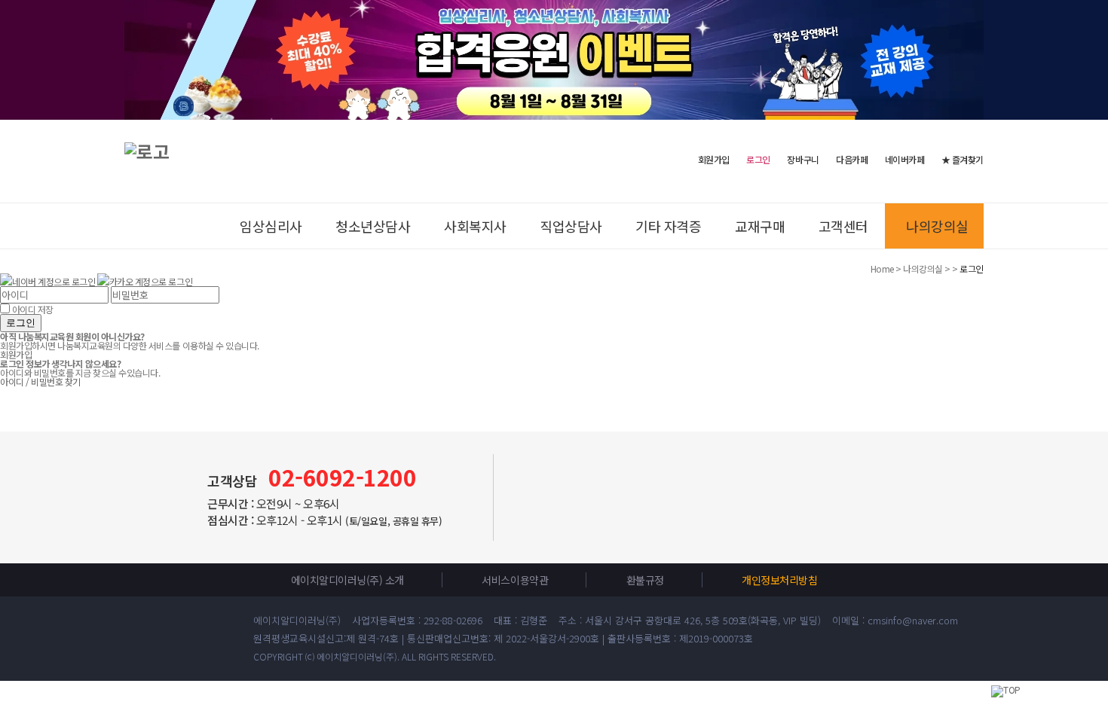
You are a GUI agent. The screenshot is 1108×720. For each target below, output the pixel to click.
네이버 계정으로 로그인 (53, 281)
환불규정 (645, 579)
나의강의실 (937, 226)
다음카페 (852, 159)
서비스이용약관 (515, 579)
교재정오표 (1078, 318)
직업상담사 (571, 226)
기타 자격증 (668, 226)
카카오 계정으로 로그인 (150, 281)
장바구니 (803, 159)
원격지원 (1078, 258)
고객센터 (843, 226)
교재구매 (760, 226)
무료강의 (1078, 198)
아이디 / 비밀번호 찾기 (40, 381)
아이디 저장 (33, 309)
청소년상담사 (372, 226)
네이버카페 (905, 159)
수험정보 (1078, 126)
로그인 (20, 322)
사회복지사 (475, 226)
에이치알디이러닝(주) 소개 (347, 579)
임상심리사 (271, 226)
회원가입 (714, 158)
